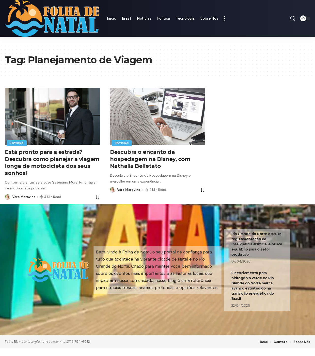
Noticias (17, 143)
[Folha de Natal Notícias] (52, 18)
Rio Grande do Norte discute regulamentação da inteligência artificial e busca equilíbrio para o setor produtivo (256, 244)
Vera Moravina (23, 197)
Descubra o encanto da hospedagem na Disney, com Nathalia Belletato (156, 159)
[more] (224, 18)
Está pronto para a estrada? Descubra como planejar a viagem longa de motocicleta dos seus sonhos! (52, 162)
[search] (292, 18)
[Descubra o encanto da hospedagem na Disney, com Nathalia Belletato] (157, 116)
